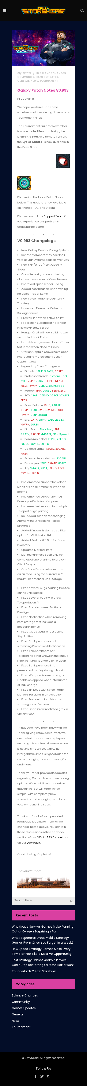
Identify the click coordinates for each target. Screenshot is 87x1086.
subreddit (33, 843)
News (34, 81)
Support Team (54, 216)
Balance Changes (53, 73)
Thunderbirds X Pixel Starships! (34, 971)
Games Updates (46, 77)
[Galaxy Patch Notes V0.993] (43, 48)
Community (25, 77)
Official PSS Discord (50, 837)
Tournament (48, 81)
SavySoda (32, 1058)
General (23, 81)
